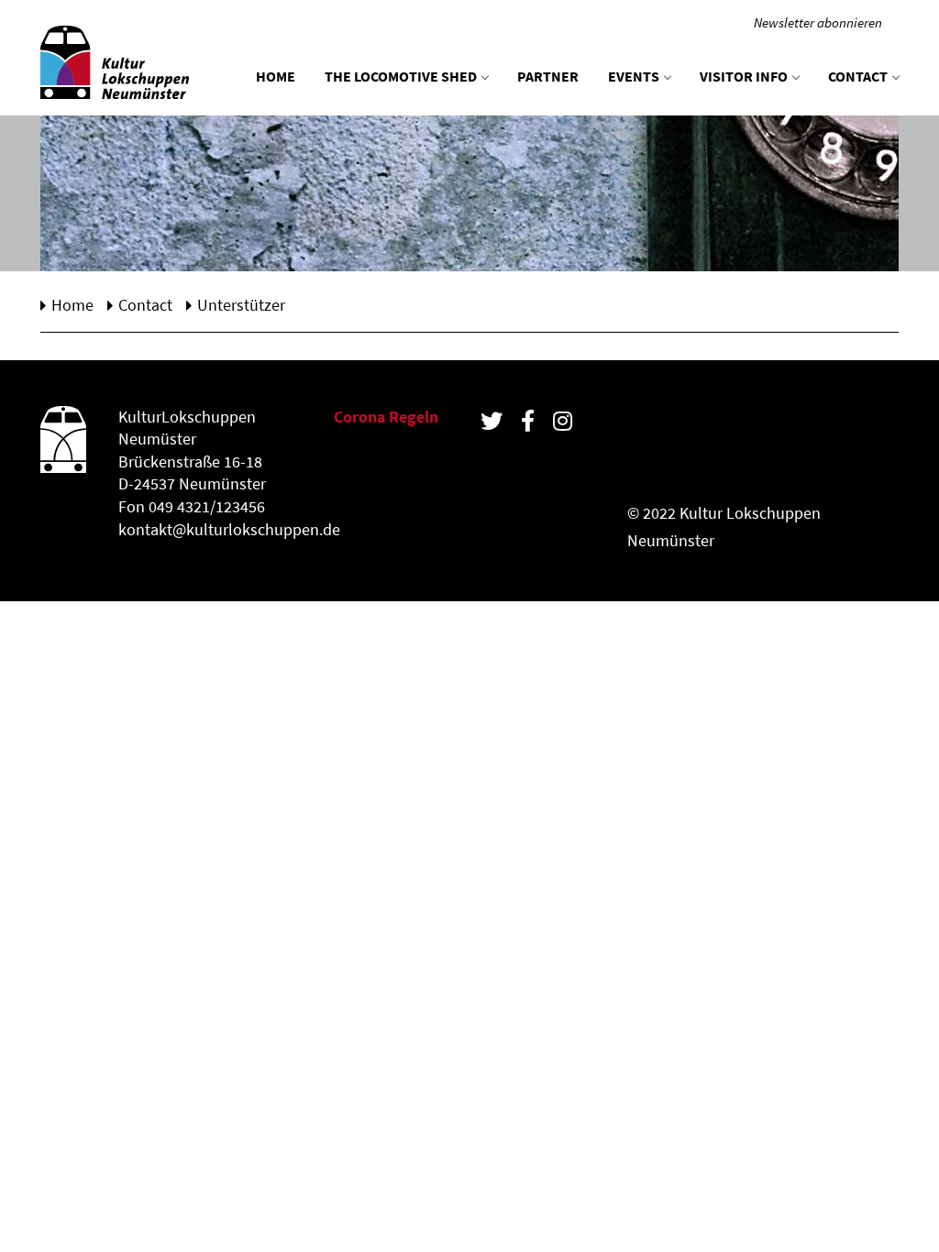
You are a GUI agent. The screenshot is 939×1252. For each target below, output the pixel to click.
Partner (548, 76)
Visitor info (744, 76)
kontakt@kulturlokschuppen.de (229, 530)
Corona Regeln (386, 417)
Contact (858, 76)
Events (633, 76)
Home (275, 76)
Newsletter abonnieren (818, 22)
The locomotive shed (401, 76)
